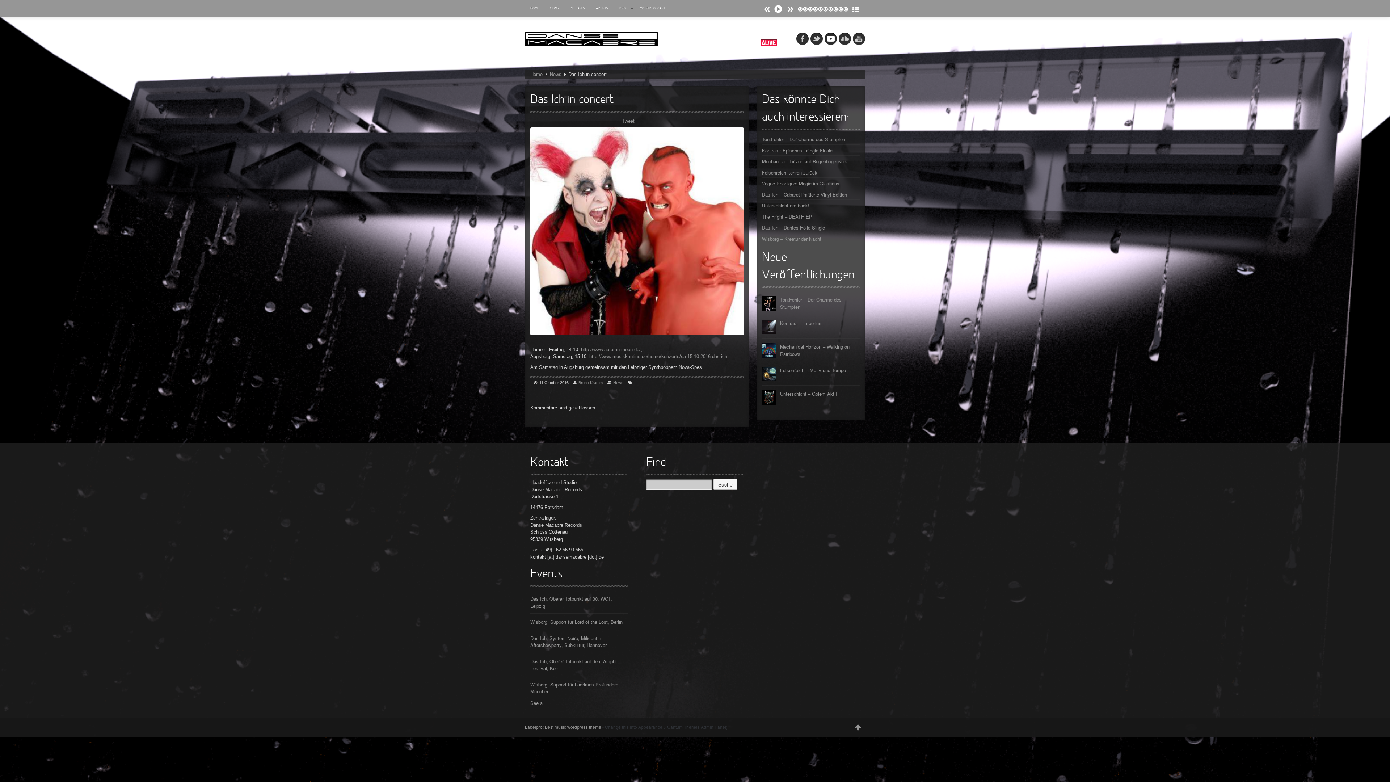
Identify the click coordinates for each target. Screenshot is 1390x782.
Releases (577, 8)
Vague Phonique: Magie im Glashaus (800, 183)
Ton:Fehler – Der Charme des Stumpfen (803, 139)
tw (816, 39)
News (554, 8)
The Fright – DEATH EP (787, 216)
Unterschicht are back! (785, 205)
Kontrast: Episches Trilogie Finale (797, 150)
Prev (790, 9)
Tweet (628, 120)
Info (622, 8)
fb (802, 39)
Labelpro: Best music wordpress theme (563, 727)
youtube (859, 39)
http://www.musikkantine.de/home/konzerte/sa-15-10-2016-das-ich (658, 356)
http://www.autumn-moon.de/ (611, 349)
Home (534, 8)
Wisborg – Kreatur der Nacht (791, 238)
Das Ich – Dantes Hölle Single (793, 227)
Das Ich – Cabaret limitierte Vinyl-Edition (804, 194)
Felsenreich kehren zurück (789, 172)
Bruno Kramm (590, 383)
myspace (831, 39)
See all (537, 702)
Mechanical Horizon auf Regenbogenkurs (805, 161)
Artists (602, 8)
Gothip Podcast (652, 8)
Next (767, 9)
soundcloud (845, 39)
